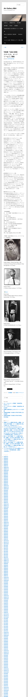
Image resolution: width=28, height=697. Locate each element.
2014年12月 (6, 669)
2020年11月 (6, 560)
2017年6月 (6, 623)
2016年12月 (6, 632)
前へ (5, 47)
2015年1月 (6, 667)
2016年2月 (6, 647)
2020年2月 (6, 574)
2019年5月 (6, 588)
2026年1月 (6, 465)
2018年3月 (6, 609)
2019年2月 (6, 592)
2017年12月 (6, 614)
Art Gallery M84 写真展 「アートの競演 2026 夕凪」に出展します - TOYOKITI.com (14, 424)
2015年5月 (6, 661)
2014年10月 (6, 672)
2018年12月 (6, 595)
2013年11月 (6, 689)
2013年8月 (6, 693)
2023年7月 (6, 511)
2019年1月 (6, 594)
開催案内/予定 (12, 22)
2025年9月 (6, 472)
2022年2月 (6, 537)
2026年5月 (6, 459)
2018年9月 (6, 600)
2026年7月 (6, 456)
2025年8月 (6, 473)
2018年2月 (6, 611)
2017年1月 (6, 630)
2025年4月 (6, 479)
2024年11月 (6, 487)
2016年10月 (6, 635)
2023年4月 (6, 516)
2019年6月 (6, 586)
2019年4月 (6, 589)
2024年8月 (6, 492)
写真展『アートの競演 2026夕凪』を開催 (12, 422)
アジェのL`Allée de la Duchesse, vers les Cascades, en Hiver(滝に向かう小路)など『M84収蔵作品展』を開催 (14, 428)
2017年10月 (6, 617)
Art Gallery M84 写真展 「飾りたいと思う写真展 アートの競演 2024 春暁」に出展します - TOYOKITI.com (14, 445)
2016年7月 (6, 640)
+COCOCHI (6, 451)
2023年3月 (6, 517)
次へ (22, 47)
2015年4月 (6, 663)
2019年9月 (6, 582)
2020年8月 (6, 565)
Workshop (20, 34)
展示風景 (5, 25)
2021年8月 (6, 546)
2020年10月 (6, 562)
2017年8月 (6, 620)
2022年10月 (6, 525)
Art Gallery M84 (10, 8)
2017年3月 (6, 627)
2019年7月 (6, 585)
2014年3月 (6, 682)
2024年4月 (6, 498)
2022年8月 (6, 528)
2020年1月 (6, 575)
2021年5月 (6, 551)
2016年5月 (6, 643)
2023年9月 (6, 508)
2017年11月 (6, 615)
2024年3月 (6, 499)
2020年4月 (6, 571)
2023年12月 (6, 504)
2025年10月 (6, 470)
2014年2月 (6, 684)
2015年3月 (6, 664)
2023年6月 (6, 513)
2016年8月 (6, 638)
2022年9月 (6, 527)
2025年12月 (6, 467)
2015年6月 (6, 659)
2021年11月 (6, 542)
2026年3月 (6, 462)
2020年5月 (6, 569)
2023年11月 (6, 505)
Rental (11, 25)
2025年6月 (6, 476)
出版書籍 (16, 25)
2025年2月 (6, 482)
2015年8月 (6, 656)
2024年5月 (6, 496)
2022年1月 (6, 539)
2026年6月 (6, 458)
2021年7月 (6, 548)
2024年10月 (6, 488)
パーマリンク (21, 392)
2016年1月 (6, 649)
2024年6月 (6, 495)
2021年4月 (6, 553)
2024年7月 (6, 493)
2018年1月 (6, 612)
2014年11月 (6, 670)
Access (5, 37)
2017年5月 (6, 624)
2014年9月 (6, 673)
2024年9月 (6, 490)
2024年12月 (6, 485)
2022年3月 (6, 536)
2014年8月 (6, 675)
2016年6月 (6, 641)
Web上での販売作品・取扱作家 (10, 34)
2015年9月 (6, 655)
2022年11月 (6, 524)
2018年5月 (6, 606)
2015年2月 (6, 666)
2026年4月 (6, 461)
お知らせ (5, 22)
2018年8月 (6, 602)
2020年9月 (6, 563)
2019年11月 (6, 579)
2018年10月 (6, 598)
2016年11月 (6, 634)
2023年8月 (6, 510)
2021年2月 (6, 556)
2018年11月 (6, 597)
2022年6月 (6, 531)
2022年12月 (6, 522)
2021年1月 (6, 557)
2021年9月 (6, 545)
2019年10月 (6, 580)
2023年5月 (6, 514)
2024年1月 (6, 502)
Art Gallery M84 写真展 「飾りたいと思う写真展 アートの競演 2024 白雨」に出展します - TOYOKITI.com (14, 439)
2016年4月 (6, 644)
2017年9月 (6, 618)
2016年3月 (6, 646)
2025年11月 (6, 469)
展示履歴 (19, 22)
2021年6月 (6, 550)
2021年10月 (6, 543)
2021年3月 (6, 554)
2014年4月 (6, 681)
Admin (17, 392)
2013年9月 (6, 692)
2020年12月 (6, 559)
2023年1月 (6, 521)
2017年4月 (6, 626)
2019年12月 (6, 577)
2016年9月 (6, 637)
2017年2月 (6, 629)
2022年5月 (6, 533)
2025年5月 (6, 478)
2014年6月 (6, 678)
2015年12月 (6, 650)
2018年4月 (6, 608)
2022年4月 (6, 534)
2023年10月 (6, 507)
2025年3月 (6, 481)
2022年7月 (6, 530)
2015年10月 (6, 653)
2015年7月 (6, 658)
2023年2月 (6, 519)
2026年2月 (6, 464)
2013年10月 (6, 690)
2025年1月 (6, 484)
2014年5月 (6, 679)
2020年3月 (6, 572)
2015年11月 (6, 652)
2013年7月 (6, 695)
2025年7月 (6, 475)
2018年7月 (6, 603)
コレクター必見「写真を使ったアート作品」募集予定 (13, 41)
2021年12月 (6, 540)
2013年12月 (6, 687)
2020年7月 (6, 566)
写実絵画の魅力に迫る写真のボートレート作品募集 (13, 30)
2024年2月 (6, 501)
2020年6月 (6, 568)
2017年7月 (6, 621)
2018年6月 (6, 605)
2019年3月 (6, 591)
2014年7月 (6, 676)
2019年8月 (6, 583)
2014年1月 (6, 685)
